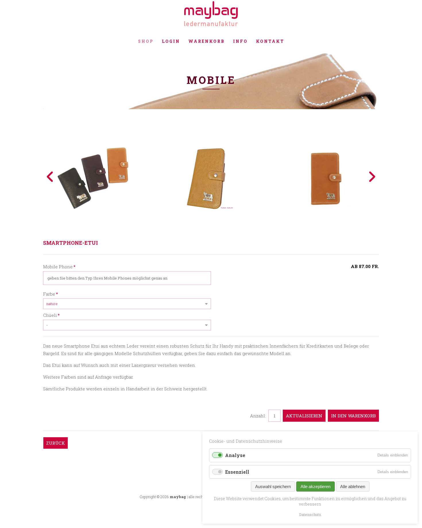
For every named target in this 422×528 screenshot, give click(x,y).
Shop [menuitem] (146, 41)
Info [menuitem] (240, 41)
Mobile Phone (59, 266)
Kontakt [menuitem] (270, 41)
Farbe (50, 294)
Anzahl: (258, 416)
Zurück (55, 443)
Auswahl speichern (273, 486)
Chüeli (51, 315)
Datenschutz (310, 514)
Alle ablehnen (352, 486)
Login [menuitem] (171, 41)
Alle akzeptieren (315, 486)
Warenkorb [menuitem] (206, 41)
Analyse (235, 455)
